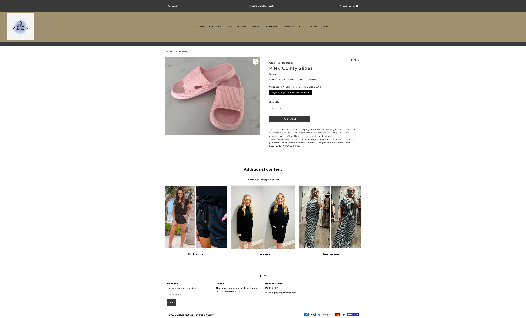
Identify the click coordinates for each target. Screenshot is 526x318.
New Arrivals (216, 26)
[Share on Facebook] (352, 60)
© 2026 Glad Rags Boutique (180, 314)
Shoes (324, 26)
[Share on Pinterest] (358, 60)
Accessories (288, 26)
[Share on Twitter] (355, 60)
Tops (229, 26)
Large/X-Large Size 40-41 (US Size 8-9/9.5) (291, 92)
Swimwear (271, 26)
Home (201, 26)
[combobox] (198, 6)
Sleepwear (256, 26)
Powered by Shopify (204, 314)
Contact (312, 26)
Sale (301, 26)
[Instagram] (265, 276)
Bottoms (241, 26)
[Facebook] (260, 276)
